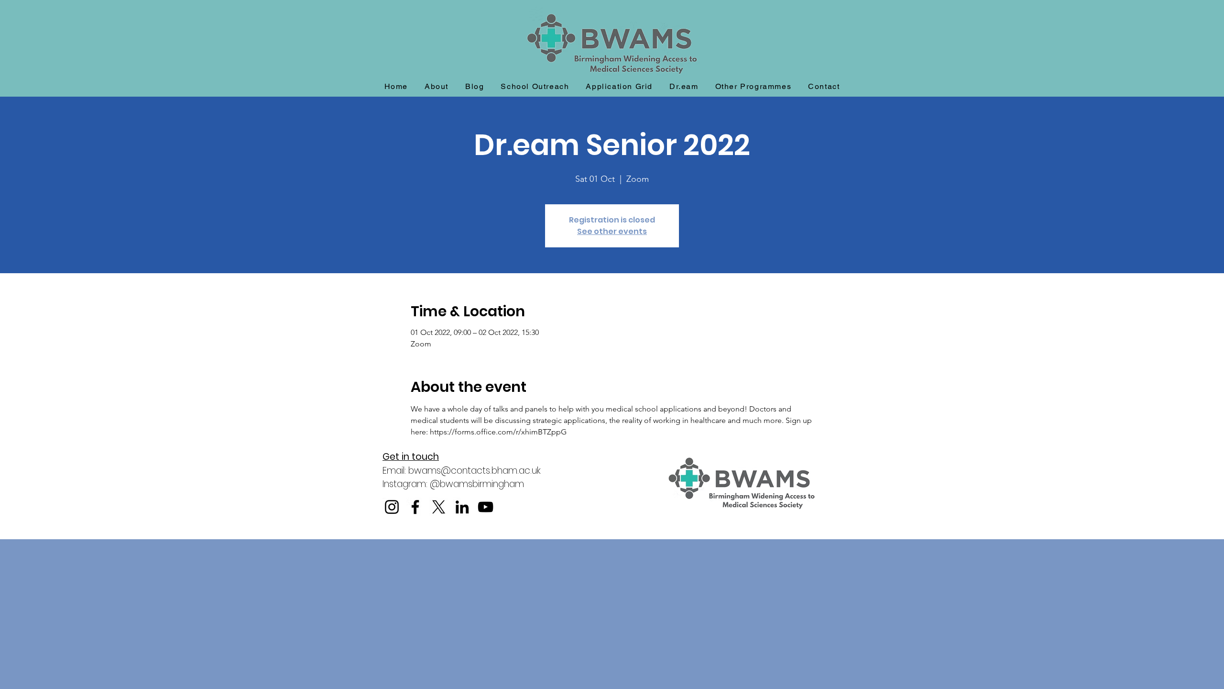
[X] (438, 507)
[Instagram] (391, 507)
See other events (612, 231)
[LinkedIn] (462, 507)
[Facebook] (415, 507)
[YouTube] (485, 507)
